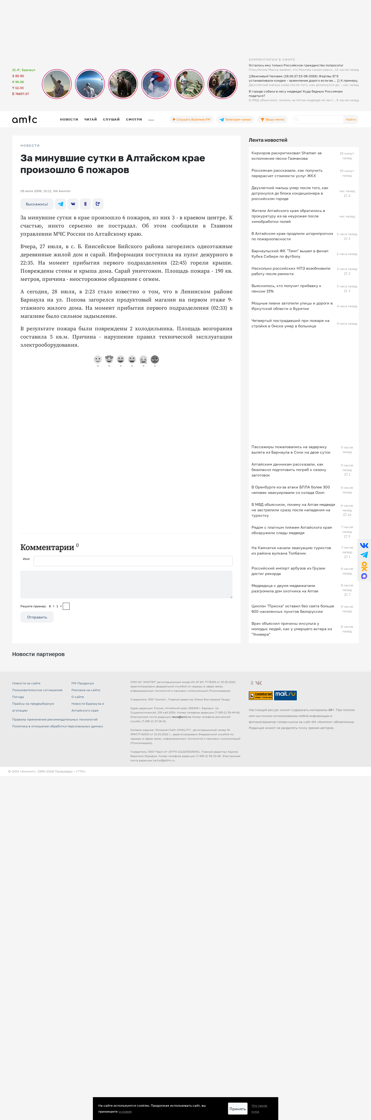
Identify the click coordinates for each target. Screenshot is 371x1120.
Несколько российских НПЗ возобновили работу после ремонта (291, 271)
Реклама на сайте (85, 690)
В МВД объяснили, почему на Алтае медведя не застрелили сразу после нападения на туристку (293, 510)
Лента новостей (268, 140)
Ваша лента (274, 119)
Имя (26, 559)
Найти (351, 119)
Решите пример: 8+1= (41, 606)
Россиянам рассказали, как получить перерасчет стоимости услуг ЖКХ (286, 173)
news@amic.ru (181, 716)
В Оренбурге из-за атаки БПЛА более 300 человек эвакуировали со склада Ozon (290, 490)
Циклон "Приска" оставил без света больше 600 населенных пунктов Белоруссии (292, 609)
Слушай (111, 119)
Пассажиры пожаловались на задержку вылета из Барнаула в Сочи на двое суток (291, 449)
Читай (90, 119)
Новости (69, 119)
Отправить (37, 617)
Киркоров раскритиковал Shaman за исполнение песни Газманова (286, 155)
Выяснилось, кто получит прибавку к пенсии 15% (286, 288)
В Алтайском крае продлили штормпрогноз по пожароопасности (292, 236)
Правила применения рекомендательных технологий (55, 719)
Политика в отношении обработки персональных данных (57, 726)
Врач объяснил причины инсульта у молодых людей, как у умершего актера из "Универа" (291, 628)
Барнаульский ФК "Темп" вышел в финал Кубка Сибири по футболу (289, 253)
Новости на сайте (26, 683)
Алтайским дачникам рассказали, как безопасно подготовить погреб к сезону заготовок (288, 469)
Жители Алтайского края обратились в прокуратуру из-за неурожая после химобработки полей (288, 216)
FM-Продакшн (82, 683)
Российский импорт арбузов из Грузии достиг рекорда (288, 571)
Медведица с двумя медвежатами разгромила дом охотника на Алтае (284, 588)
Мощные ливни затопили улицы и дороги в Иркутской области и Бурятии (292, 306)
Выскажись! (37, 204)
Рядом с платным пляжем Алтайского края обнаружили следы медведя (291, 530)
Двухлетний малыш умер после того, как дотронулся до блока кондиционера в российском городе (289, 193)
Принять (237, 1108)
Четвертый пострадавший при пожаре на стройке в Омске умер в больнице (290, 323)
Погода (18, 697)
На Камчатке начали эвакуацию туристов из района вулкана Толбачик (291, 550)
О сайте (77, 697)
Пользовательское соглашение (37, 690)
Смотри (134, 119)
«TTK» (81, 771)
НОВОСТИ (30, 145)
